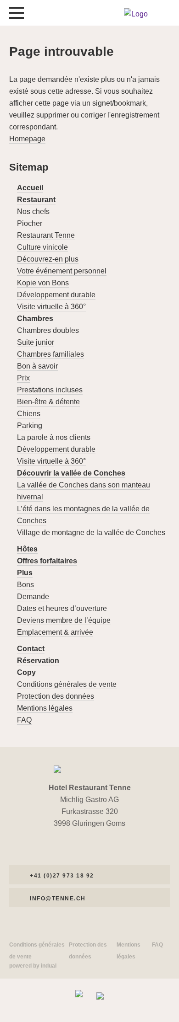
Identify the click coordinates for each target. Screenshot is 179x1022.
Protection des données (55, 696)
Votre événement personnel (61, 271)
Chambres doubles (48, 330)
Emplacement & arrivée (55, 632)
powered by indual (32, 966)
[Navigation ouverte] (16, 13)
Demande (33, 596)
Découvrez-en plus (47, 259)
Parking (29, 425)
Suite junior (35, 342)
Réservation (38, 660)
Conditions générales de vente (67, 684)
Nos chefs (33, 211)
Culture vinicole (42, 247)
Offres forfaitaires (47, 561)
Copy (26, 672)
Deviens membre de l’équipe (64, 620)
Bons (25, 585)
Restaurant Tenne (46, 235)
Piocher (29, 223)
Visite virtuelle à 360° (51, 306)
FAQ (24, 720)
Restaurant (36, 199)
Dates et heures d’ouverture (62, 608)
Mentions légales (45, 708)
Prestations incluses (50, 390)
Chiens (28, 413)
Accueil (30, 188)
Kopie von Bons (43, 283)
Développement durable (56, 295)
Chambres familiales (50, 354)
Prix (23, 378)
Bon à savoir (37, 366)
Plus (25, 573)
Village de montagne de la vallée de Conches (91, 532)
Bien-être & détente (48, 402)
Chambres (35, 318)
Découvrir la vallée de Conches (71, 473)
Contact (31, 649)
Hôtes (27, 549)
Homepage (27, 139)
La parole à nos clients (53, 437)
